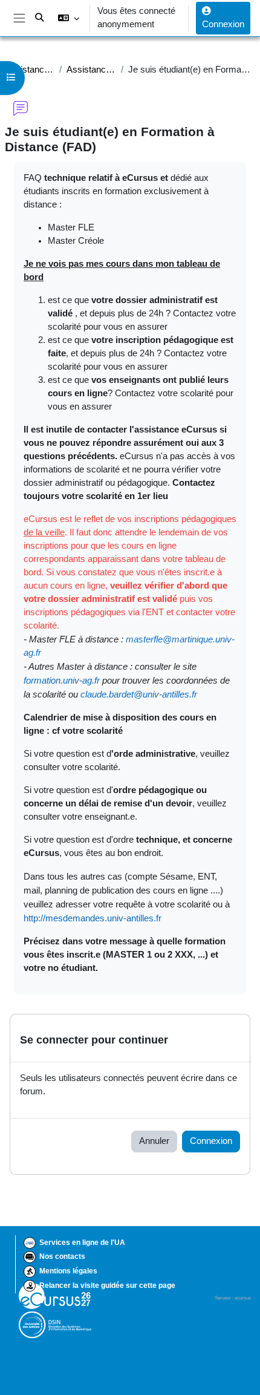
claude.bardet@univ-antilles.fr (138, 694)
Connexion (223, 24)
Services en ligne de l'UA (82, 1242)
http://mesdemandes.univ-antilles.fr (92, 918)
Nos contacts (62, 1256)
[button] (68, 18)
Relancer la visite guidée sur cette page (107, 1285)
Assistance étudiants (91, 69)
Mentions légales (68, 1271)
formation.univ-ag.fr (62, 680)
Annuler (154, 1141)
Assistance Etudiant (29, 69)
